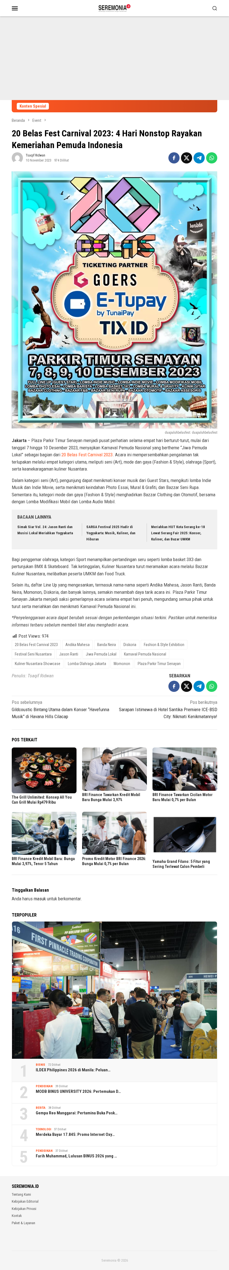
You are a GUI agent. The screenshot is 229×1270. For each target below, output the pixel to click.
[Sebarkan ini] (174, 157)
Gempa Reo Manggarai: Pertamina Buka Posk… (77, 1112)
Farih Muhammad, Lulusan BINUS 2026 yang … (76, 1156)
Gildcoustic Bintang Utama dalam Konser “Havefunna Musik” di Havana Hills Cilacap (60, 709)
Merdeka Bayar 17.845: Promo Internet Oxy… (75, 1134)
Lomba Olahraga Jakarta (87, 663)
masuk (40, 898)
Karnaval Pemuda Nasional (145, 654)
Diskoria (129, 644)
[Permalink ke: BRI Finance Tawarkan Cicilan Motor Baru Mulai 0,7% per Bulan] (184, 769)
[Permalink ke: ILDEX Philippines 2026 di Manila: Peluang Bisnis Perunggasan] (114, 990)
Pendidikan (44, 1086)
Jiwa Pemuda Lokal (101, 654)
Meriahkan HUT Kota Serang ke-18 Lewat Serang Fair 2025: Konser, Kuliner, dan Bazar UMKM (178, 533)
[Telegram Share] (199, 157)
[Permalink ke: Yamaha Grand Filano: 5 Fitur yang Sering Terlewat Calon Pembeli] (184, 835)
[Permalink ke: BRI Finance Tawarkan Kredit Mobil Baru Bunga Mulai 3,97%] (114, 769)
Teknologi (43, 1129)
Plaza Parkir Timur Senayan (159, 663)
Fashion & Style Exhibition (164, 644)
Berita (41, 1108)
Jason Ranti (68, 654)
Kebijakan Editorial (25, 1201)
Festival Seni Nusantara (33, 654)
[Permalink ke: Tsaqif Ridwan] (17, 157)
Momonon (122, 663)
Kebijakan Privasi (24, 1209)
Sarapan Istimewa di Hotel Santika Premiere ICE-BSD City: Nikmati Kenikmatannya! (168, 709)
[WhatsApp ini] (211, 157)
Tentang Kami (21, 1194)
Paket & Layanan (23, 1223)
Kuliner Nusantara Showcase (37, 663)
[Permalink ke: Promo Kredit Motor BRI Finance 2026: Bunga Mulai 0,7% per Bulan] (114, 833)
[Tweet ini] (186, 157)
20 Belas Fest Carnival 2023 (87, 454)
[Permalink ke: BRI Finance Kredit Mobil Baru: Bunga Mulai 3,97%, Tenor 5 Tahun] (44, 833)
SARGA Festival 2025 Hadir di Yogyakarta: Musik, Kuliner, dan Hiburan (110, 533)
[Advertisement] (114, 58)
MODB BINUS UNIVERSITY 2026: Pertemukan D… (78, 1091)
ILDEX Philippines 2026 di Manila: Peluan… (73, 1069)
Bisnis (40, 1065)
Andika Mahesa (77, 644)
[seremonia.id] (114, 7)
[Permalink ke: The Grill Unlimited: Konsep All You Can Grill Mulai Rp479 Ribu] (44, 770)
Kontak (17, 1216)
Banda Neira (106, 644)
